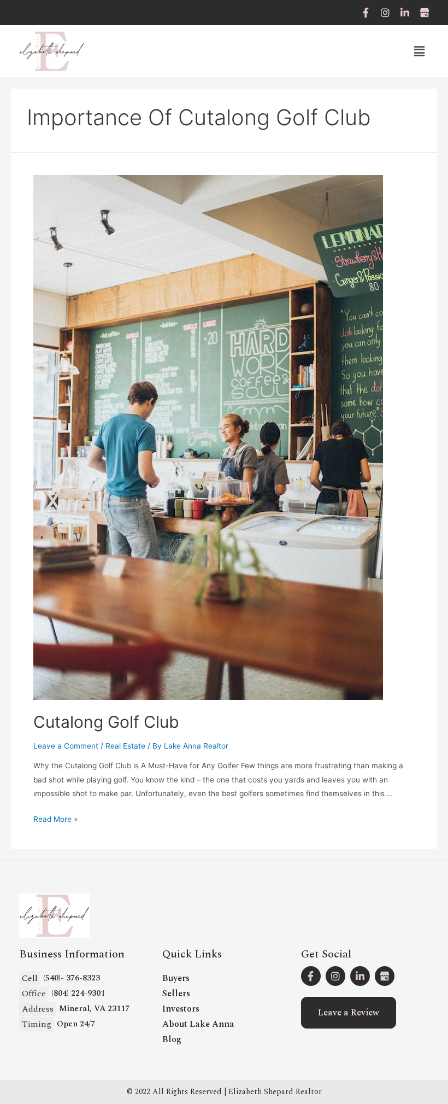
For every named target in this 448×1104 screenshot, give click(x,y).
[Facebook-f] (365, 12)
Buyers (176, 978)
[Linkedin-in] (405, 12)
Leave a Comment (65, 745)
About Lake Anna (198, 1024)
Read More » (55, 819)
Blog (171, 1039)
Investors (180, 1008)
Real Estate (125, 745)
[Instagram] (385, 12)
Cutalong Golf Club (106, 722)
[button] (348, 1013)
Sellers (176, 993)
